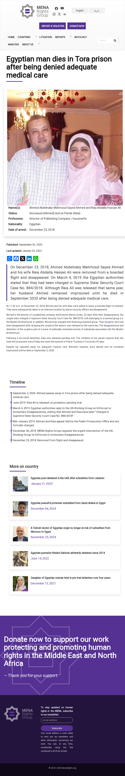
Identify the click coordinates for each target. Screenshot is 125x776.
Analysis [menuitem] (13, 44)
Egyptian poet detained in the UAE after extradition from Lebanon (67, 478)
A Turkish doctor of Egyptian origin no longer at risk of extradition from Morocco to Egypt (70, 529)
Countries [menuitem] (23, 38)
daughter (109, 322)
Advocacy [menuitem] (80, 37)
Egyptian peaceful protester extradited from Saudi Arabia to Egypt (68, 503)
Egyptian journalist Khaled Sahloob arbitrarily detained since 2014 (68, 552)
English (79, 10)
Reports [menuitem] (59, 38)
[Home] (36, 11)
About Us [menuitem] (27, 45)
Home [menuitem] (11, 37)
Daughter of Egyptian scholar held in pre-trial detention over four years (71, 577)
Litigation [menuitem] (45, 37)
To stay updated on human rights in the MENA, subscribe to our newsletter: (57, 711)
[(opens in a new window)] (56, 9)
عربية (96, 10)
